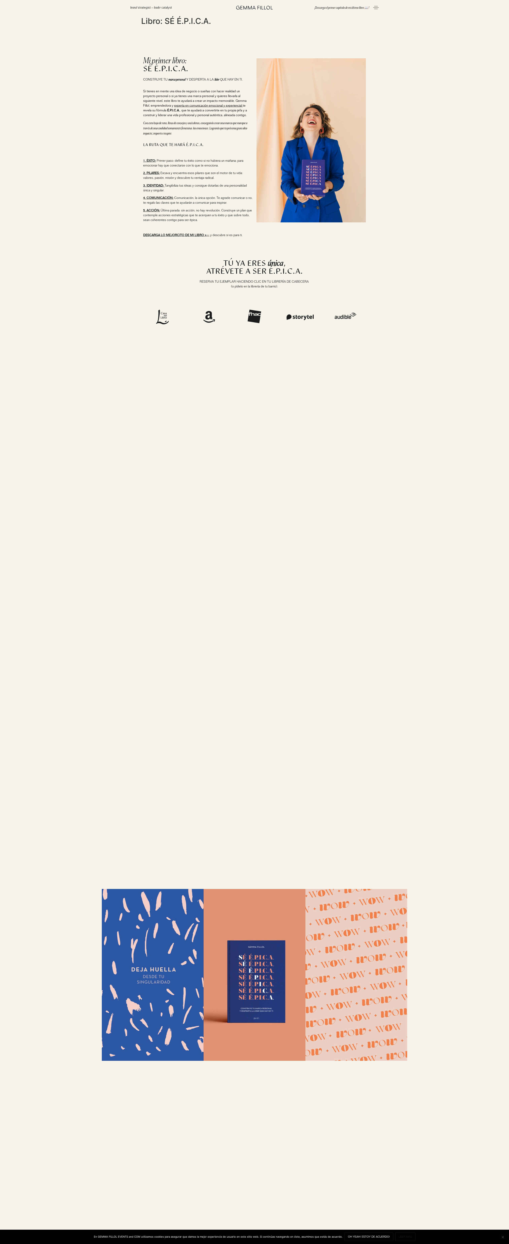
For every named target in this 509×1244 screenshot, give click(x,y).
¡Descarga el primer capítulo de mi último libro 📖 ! (341, 7)
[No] (502, 1236)
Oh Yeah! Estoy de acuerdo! (369, 1236)
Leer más (405, 1236)
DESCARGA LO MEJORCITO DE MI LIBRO (173, 235)
